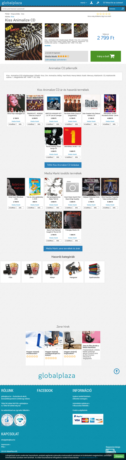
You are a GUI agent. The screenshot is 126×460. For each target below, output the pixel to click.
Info (20, 124)
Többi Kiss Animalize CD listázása (63, 165)
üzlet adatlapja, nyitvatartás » (56, 59)
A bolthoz (12, 124)
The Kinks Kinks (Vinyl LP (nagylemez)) (72, 114)
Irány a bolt (103, 56)
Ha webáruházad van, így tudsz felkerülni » (15, 410)
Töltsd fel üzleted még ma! (12, 405)
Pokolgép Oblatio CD (72, 230)
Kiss (12, 16)
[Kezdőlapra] (11, 5)
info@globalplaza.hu (8, 440)
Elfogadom (119, 456)
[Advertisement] (63, 304)
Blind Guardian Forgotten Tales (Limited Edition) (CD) (110, 198)
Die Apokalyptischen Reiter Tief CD (53, 198)
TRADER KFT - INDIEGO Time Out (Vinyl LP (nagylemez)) (35, 114)
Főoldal (7, 14)
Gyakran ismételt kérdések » (82, 396)
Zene (22, 14)
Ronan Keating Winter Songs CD (53, 147)
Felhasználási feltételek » (81, 405)
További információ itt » (88, 457)
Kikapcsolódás (15, 14)
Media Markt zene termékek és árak (63, 248)
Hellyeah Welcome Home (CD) (91, 198)
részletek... (48, 46)
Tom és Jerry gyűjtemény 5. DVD (35, 198)
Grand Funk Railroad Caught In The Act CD (54, 231)
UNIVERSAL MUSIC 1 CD (72, 146)
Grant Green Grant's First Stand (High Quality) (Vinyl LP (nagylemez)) (72, 198)
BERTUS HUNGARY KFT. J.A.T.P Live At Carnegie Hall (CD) (54, 114)
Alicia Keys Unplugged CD (16, 113)
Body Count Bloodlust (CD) (16, 198)
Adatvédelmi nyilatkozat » (81, 403)
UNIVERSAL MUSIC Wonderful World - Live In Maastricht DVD (110, 114)
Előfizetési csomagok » (80, 399)
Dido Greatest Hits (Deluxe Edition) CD (91, 114)
